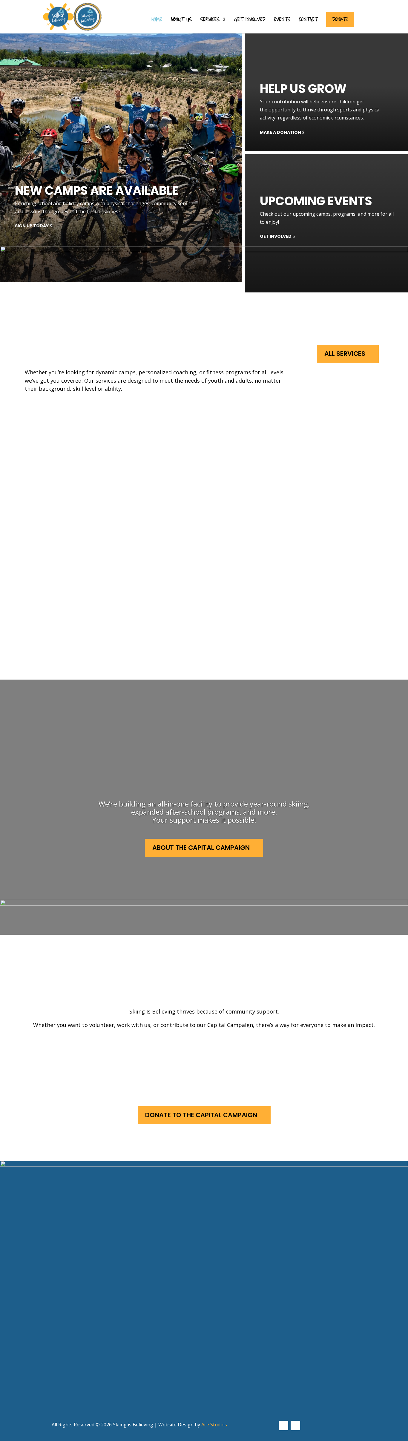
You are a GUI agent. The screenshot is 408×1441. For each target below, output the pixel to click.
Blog (190, 1357)
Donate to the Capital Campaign (201, 1115)
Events (282, 20)
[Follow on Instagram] (295, 1425)
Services (210, 20)
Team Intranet (204, 1369)
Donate (340, 19)
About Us (181, 20)
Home (156, 20)
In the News (199, 1346)
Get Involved (249, 20)
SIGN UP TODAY (32, 226)
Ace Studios (214, 1424)
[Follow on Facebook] (283, 1425)
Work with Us (207, 1053)
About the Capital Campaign (201, 847)
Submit (32, 1407)
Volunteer (74, 1053)
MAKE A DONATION (280, 132)
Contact (308, 20)
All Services (344, 353)
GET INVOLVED (276, 236)
